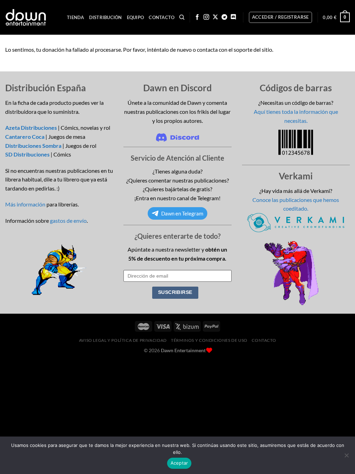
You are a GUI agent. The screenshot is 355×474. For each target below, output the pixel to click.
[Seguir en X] (215, 17)
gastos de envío (68, 220)
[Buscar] (181, 17)
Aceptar (179, 463)
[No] (346, 457)
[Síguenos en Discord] (233, 17)
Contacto (161, 17)
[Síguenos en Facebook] (197, 17)
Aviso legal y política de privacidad (123, 340)
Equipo (135, 17)
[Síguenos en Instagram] (206, 17)
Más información (25, 204)
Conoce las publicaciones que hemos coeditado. (295, 204)
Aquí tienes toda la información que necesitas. (296, 116)
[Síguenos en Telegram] (224, 17)
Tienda (75, 17)
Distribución (105, 17)
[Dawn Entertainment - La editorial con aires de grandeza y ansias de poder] (25, 17)
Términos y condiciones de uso (209, 340)
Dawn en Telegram (182, 213)
